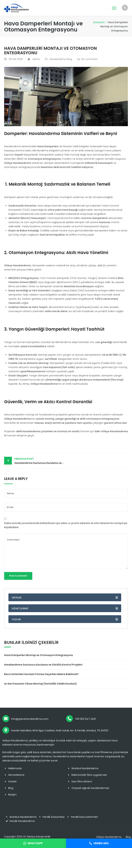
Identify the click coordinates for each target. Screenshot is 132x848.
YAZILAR (16, 619)
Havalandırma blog (61, 59)
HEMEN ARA (101, 843)
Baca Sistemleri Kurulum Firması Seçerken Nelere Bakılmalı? (41, 674)
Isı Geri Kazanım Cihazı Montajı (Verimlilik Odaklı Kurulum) (40, 683)
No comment (89, 59)
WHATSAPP (35, 843)
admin (36, 59)
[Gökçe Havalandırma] (19, 8)
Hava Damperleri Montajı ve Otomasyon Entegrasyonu (38, 655)
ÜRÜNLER (16, 597)
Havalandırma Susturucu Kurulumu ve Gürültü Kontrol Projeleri (40, 461)
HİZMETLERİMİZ (20, 608)
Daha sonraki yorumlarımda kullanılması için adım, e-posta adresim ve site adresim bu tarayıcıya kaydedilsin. (65, 525)
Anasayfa (98, 22)
